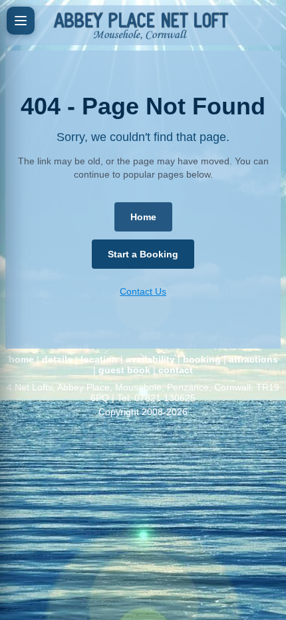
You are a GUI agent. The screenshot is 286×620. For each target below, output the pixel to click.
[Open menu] (21, 21)
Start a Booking (143, 254)
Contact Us (143, 291)
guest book (124, 370)
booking (202, 359)
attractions (253, 359)
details (57, 359)
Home (143, 217)
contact (175, 370)
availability (150, 359)
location (99, 359)
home (21, 359)
